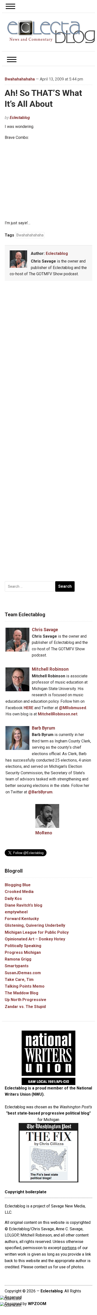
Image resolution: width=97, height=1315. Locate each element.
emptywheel (16, 912)
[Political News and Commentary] (51, 31)
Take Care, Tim (19, 979)
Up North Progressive (25, 999)
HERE (28, 707)
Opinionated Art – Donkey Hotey (35, 939)
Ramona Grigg (18, 959)
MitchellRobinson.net (57, 714)
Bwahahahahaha (20, 79)
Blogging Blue (18, 885)
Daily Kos (13, 898)
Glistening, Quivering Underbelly (35, 925)
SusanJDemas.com (23, 972)
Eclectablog (20, 117)
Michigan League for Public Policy (37, 932)
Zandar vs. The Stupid (25, 1006)
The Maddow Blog (21, 993)
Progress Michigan (23, 952)
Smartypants (17, 966)
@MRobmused (72, 707)
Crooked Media (19, 891)
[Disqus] (48, 358)
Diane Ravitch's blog (23, 905)
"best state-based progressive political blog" (48, 1113)
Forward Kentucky (22, 918)
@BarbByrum (40, 792)
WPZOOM (37, 1303)
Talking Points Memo (25, 986)
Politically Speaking (23, 945)
